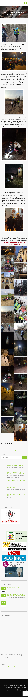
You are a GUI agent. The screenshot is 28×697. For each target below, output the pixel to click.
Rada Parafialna (8, 687)
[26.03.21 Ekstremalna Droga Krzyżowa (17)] (7, 391)
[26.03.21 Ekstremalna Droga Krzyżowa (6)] (7, 297)
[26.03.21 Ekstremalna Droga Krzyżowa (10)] (7, 327)
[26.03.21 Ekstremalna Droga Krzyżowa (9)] (20, 318)
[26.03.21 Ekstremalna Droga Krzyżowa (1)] (7, 250)
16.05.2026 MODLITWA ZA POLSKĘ (16, 480)
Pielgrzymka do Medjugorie (14, 487)
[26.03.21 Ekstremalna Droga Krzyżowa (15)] (7, 374)
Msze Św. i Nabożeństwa (9, 685)
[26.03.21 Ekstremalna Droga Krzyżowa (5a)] (20, 288)
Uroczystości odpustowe (20, 689)
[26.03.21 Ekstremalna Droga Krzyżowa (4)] (20, 271)
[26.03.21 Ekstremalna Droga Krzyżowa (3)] (7, 263)
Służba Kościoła (16, 687)
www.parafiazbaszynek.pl (12, 666)
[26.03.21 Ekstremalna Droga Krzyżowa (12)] (7, 340)
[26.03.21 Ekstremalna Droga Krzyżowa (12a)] (20, 348)
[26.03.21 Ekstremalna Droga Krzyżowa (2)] (20, 254)
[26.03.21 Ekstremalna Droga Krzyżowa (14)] (20, 365)
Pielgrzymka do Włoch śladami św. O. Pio (17, 495)
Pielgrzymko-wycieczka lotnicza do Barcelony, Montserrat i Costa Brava (16, 473)
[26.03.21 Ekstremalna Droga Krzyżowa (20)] (20, 415)
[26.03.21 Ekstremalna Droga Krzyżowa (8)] (7, 314)
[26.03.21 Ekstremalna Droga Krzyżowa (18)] (20, 398)
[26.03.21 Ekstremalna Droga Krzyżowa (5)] (7, 280)
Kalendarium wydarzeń (21, 690)
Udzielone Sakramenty (10, 690)
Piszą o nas (23, 687)
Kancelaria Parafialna (21, 685)
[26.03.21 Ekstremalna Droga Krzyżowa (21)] (7, 425)
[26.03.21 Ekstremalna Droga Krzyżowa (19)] (7, 408)
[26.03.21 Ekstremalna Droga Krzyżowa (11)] (20, 331)
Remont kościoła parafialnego (15, 465)
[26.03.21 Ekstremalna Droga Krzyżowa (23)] (20, 432)
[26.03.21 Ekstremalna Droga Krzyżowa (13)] (7, 357)
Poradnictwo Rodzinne (8, 689)
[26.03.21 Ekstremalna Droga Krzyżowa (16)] (20, 382)
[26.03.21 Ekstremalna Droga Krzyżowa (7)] (20, 304)
